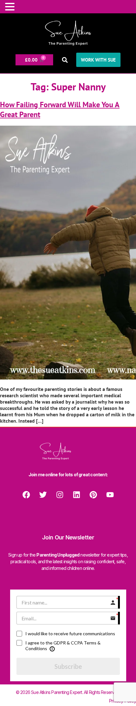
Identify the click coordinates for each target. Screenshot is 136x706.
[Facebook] (26, 494)
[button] (64, 60)
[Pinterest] (93, 494)
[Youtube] (110, 494)
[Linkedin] (76, 494)
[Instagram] (59, 494)
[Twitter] (43, 494)
